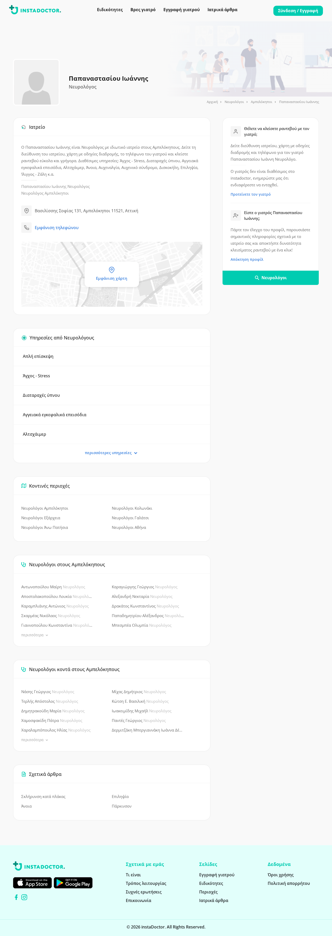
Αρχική (212, 101)
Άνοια (26, 806)
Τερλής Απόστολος (49, 701)
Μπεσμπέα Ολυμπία (141, 625)
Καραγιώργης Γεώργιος (144, 586)
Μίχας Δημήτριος (139, 691)
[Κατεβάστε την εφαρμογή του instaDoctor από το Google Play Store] (73, 883)
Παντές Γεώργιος (139, 720)
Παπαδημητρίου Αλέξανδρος (148, 615)
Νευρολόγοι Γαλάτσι (130, 517)
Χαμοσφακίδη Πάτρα (51, 720)
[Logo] (35, 10)
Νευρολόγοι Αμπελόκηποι (44, 508)
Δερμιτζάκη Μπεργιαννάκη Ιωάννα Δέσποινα (148, 730)
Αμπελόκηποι (261, 101)
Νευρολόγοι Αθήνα (129, 527)
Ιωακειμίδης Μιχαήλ (141, 710)
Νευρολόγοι (234, 101)
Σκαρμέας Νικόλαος (50, 615)
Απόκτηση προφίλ (247, 259)
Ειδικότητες (110, 9)
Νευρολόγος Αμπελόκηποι (45, 193)
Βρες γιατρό (143, 9)
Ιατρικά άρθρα (222, 9)
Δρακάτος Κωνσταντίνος (145, 606)
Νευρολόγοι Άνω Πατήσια (44, 527)
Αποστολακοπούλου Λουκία (57, 596)
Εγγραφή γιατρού (181, 9)
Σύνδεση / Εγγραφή (298, 10)
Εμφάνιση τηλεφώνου (57, 227)
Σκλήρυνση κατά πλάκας (43, 796)
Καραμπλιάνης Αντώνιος (55, 606)
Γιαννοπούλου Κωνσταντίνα (57, 625)
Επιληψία (120, 796)
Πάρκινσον (122, 806)
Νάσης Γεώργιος (47, 691)
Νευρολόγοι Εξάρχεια (40, 517)
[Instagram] (24, 897)
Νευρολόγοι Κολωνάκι (132, 508)
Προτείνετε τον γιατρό (251, 194)
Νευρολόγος (78, 186)
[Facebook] (16, 897)
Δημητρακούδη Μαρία (53, 710)
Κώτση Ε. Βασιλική (140, 701)
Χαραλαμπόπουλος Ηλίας (56, 730)
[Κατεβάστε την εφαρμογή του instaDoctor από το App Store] (32, 883)
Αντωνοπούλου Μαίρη (53, 586)
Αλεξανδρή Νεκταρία (142, 596)
